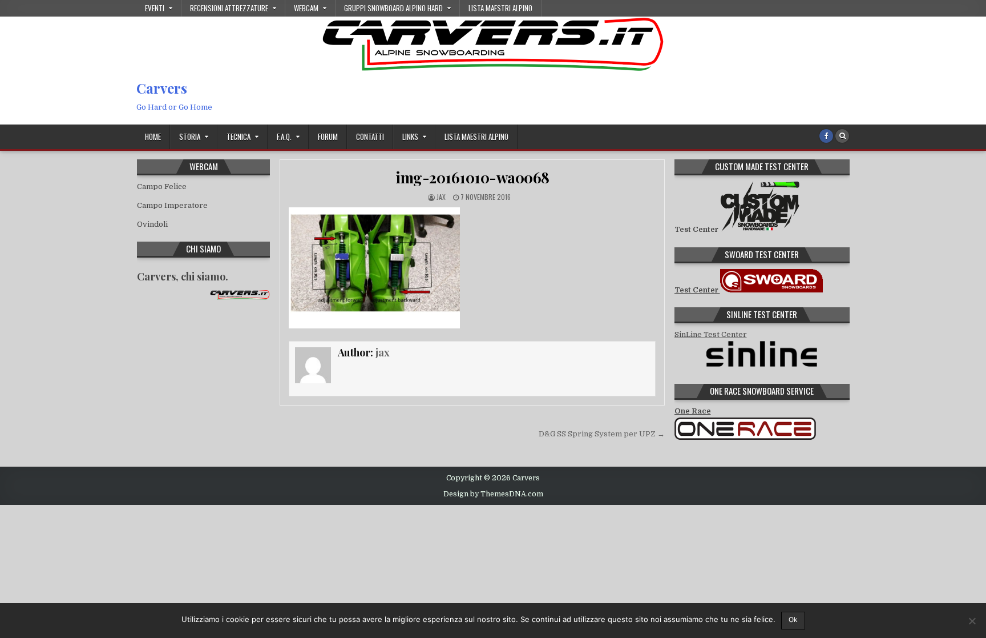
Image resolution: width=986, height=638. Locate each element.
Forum (328, 136)
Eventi (154, 8)
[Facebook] (826, 136)
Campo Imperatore (172, 205)
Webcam (306, 8)
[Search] (842, 136)
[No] (971, 621)
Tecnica (238, 136)
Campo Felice (162, 186)
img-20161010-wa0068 (472, 177)
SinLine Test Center (710, 334)
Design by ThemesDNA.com (493, 494)
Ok (793, 619)
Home (153, 136)
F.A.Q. (284, 136)
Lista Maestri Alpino (500, 8)
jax (441, 197)
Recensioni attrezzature (229, 8)
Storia (189, 136)
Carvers (161, 88)
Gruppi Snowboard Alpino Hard (393, 8)
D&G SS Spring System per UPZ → (602, 434)
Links (410, 136)
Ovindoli (152, 224)
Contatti (370, 136)
